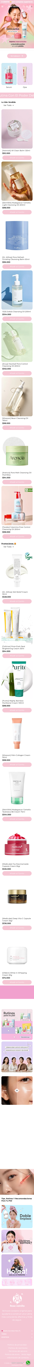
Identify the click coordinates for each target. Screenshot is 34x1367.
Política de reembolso (17, 1348)
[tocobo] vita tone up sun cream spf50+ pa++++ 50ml (24, 1144)
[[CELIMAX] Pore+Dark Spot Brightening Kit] (9, 1129)
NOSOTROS (5, 1337)
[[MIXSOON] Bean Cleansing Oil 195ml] (17, 396)
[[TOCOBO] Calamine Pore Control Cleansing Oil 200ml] (17, 505)
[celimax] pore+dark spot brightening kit (9, 1143)
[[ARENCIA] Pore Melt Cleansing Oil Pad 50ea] (17, 451)
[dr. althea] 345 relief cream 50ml (15, 593)
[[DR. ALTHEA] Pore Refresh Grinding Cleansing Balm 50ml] (17, 235)
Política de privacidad (17, 1345)
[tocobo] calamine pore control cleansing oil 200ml (16, 528)
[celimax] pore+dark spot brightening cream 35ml (13, 647)
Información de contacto (18, 1358)
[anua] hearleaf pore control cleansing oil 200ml (15, 365)
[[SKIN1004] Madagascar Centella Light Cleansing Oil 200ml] (17, 181)
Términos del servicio (18, 1351)
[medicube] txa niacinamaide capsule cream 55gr (15, 865)
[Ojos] (9, 74)
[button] (2, 6)
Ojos (9, 87)
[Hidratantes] (25, 74)
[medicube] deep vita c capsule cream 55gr (16, 919)
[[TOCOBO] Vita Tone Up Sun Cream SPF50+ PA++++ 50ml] (25, 1129)
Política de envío (12, 1354)
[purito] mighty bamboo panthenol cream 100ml (13, 702)
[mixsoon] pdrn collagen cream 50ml (16, 756)
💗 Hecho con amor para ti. (10, 1331)
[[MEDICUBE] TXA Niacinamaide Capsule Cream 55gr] (17, 842)
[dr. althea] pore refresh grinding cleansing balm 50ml (15, 258)
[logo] (17, 1300)
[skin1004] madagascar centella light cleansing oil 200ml (16, 204)
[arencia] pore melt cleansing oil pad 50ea (16, 474)
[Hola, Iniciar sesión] (27, 6)
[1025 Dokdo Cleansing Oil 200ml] (17, 290)
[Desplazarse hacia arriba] (29, 1355)
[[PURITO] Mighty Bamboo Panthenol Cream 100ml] (17, 679)
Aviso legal (26, 1354)
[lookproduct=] (3, 988)
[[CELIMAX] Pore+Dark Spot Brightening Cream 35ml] (17, 624)
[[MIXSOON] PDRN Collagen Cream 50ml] (17, 733)
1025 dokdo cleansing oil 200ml (16, 312)
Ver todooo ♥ (15, 56)
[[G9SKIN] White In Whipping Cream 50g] (17, 951)
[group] (9, 76)
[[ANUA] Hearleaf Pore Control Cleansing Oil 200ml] (17, 342)
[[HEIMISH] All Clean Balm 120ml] (17, 129)
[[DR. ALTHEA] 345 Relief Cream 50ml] (17, 570)
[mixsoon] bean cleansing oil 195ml (15, 419)
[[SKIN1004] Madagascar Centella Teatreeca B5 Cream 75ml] (17, 788)
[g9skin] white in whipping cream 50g (14, 974)
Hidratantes (25, 87)
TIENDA (4, 1334)
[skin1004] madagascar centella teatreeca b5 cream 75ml (16, 811)
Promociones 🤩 (8, 544)
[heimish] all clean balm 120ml (16, 151)
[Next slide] (19, 1167)
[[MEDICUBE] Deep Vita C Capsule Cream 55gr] (17, 897)
